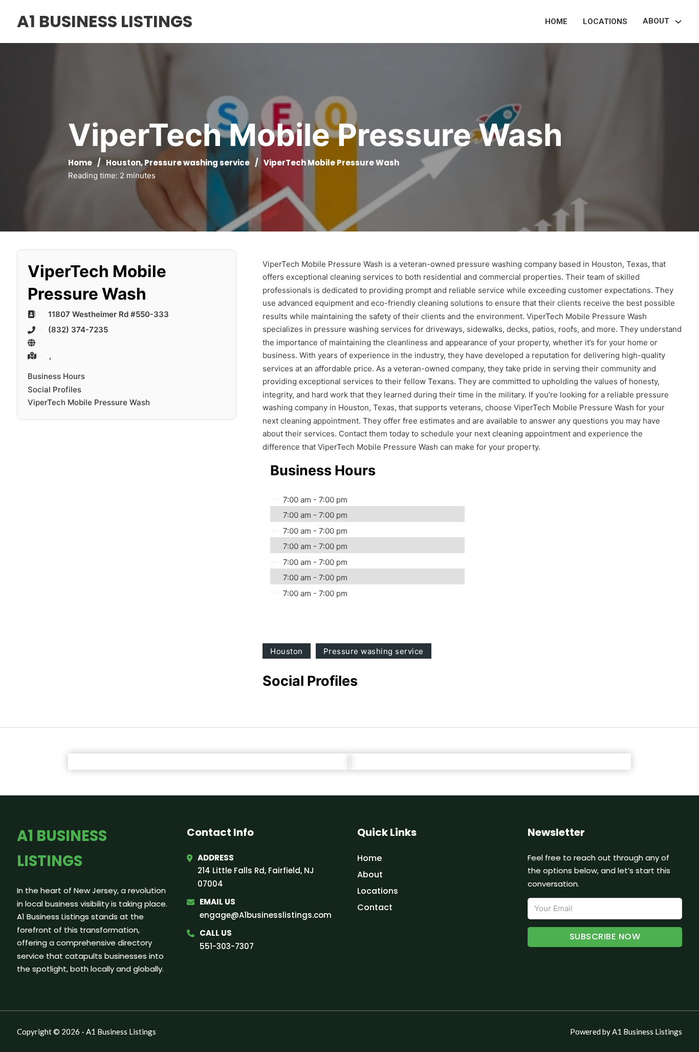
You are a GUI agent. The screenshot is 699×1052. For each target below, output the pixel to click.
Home (556, 21)
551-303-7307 (227, 946)
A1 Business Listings (104, 21)
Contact (374, 907)
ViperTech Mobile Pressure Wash (89, 402)
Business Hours (56, 376)
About (370, 874)
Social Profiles (54, 389)
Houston (123, 162)
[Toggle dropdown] (678, 22)
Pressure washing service (197, 162)
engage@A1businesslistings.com (266, 915)
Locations (605, 21)
